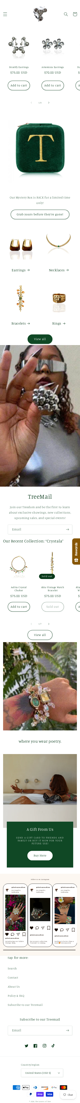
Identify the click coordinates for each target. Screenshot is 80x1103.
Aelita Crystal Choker (19, 589)
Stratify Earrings (19, 67)
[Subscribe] (67, 529)
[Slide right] (48, 102)
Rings (56, 323)
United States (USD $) (38, 1072)
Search (12, 968)
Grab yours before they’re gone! (40, 214)
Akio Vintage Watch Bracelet (52, 589)
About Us (14, 986)
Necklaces (57, 270)
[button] (5, 14)
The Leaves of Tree (43, 1101)
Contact (13, 977)
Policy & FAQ (16, 995)
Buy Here (40, 855)
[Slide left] (31, 102)
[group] (15, 915)
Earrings (18, 270)
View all (40, 339)
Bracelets (18, 323)
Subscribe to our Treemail (25, 1004)
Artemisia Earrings (53, 67)
